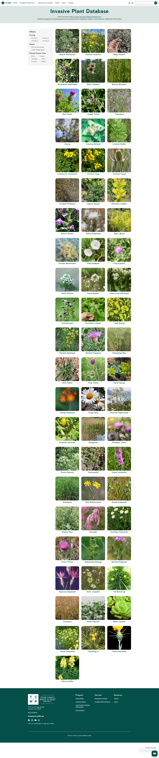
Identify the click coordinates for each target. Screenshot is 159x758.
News (64, 3)
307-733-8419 (32, 712)
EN (129, 2)
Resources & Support (45, 3)
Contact (70, 3)
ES (132, 2)
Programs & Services (27, 2)
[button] (28, 3)
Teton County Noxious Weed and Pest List (85, 17)
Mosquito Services (101, 698)
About (57, 3)
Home (15, 3)
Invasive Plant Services (102, 702)
